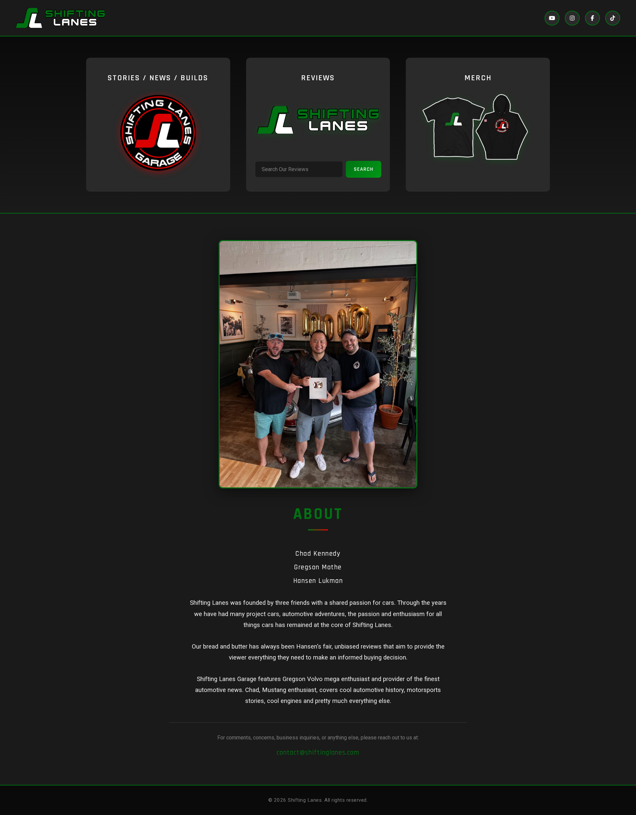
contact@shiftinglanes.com (318, 752)
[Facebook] (592, 18)
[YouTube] (552, 18)
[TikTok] (612, 18)
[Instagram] (572, 18)
